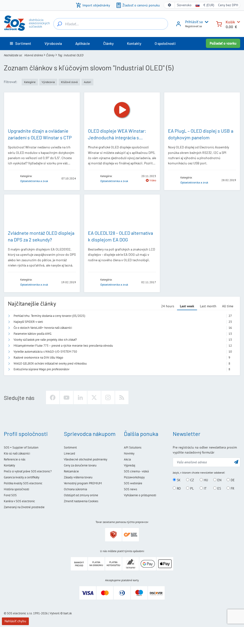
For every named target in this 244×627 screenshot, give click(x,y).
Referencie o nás (14, 459)
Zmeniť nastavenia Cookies (81, 501)
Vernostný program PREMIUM (83, 483)
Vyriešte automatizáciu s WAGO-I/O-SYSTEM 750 (45, 352)
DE (232, 480)
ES (218, 488)
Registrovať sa (193, 26)
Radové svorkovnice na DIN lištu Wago (38, 357)
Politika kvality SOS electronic (23, 483)
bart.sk (67, 613)
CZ (191, 480)
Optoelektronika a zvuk (34, 181)
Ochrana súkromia (75, 489)
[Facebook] (52, 397)
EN (218, 480)
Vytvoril (55, 613)
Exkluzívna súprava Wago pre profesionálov (41, 369)
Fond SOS (10, 495)
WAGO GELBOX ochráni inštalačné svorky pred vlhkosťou (50, 363)
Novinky (129, 453)
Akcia (127, 459)
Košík (230, 22)
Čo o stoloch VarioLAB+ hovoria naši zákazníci (43, 328)
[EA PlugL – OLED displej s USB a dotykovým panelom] (202, 110)
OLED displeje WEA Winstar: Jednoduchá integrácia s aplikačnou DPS (117, 137)
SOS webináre (133, 483)
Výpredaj (129, 465)
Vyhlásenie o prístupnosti (140, 495)
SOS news (130, 489)
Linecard (69, 453)
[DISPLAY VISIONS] (173, 180)
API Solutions (132, 447)
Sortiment (70, 447)
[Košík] (219, 23)
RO (178, 488)
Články (50, 55)
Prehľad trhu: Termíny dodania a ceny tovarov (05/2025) (49, 316)
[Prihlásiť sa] (178, 25)
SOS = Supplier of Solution (21, 447)
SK (178, 480)
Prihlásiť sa (194, 21)
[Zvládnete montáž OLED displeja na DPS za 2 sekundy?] (42, 212)
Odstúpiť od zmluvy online (81, 495)
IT (205, 488)
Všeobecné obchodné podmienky (85, 459)
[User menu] (205, 22)
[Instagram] (108, 397)
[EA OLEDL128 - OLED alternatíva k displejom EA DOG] (122, 212)
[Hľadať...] (59, 24)
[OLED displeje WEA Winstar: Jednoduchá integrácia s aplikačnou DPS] (122, 110)
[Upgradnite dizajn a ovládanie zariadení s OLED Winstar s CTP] (42, 110)
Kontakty (9, 465)
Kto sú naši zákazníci (17, 453)
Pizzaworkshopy (134, 477)
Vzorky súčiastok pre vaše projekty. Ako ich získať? (45, 340)
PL (191, 488)
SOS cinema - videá (136, 471)
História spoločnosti (16, 489)
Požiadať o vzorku (223, 43)
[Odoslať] (236, 461)
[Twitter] (94, 397)
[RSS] (121, 397)
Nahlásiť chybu (15, 621)
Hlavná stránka (33, 55)
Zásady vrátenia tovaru (78, 477)
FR (232, 488)
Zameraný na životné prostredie (24, 507)
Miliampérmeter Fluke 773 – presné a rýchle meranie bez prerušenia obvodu (63, 346)
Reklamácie (71, 471)
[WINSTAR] (12, 178)
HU (205, 480)
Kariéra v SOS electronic (19, 501)
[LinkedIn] (80, 397)
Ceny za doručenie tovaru (80, 465)
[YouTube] (66, 397)
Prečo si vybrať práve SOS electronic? (28, 471)
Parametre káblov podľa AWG (32, 334)
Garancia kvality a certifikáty (21, 477)
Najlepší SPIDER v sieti (28, 322)
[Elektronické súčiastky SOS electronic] (27, 23)
